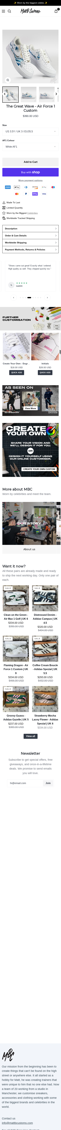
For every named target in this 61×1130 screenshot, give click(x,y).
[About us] (29, 528)
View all (30, 736)
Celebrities (32, 213)
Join (48, 783)
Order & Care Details (16, 235)
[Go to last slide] (4, 93)
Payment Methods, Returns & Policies (25, 249)
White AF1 (11, 146)
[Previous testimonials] (13, 298)
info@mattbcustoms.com (17, 1123)
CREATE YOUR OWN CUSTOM (39, 469)
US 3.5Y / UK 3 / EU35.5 (19, 131)
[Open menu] (2, 11)
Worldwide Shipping (16, 242)
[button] (10, 94)
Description (11, 228)
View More (30, 408)
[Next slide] (56, 93)
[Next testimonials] (47, 298)
